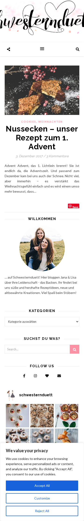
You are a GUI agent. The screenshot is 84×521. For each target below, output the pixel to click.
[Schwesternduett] (42, 21)
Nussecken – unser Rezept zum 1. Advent (42, 137)
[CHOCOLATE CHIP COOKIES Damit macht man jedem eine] (42, 415)
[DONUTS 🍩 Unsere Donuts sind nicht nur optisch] (17, 440)
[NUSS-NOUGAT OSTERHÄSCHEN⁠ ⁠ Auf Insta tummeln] (66, 440)
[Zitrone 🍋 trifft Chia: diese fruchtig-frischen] (17, 415)
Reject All (42, 511)
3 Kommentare (57, 156)
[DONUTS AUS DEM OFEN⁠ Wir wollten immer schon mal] (42, 440)
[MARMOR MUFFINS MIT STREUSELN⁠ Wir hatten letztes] (66, 415)
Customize (42, 498)
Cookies (28, 121)
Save (75, 206)
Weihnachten (50, 121)
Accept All (42, 486)
